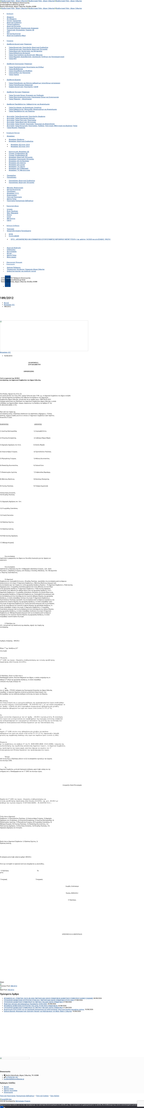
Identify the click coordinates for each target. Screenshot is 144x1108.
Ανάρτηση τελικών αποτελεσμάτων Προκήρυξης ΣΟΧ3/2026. (25, 1004)
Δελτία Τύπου (8, 1089)
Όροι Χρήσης (54, 1096)
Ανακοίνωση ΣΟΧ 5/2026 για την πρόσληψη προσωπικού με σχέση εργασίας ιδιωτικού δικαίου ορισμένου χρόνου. (44, 1009)
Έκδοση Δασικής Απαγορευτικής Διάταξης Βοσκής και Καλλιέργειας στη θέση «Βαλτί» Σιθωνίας (38, 1011)
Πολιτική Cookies (42, 1096)
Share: (2, 982)
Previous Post (5, 986)
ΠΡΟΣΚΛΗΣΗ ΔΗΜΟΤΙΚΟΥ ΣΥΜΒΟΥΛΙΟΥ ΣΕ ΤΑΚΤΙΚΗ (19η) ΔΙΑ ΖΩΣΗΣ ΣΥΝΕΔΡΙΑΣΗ (33, 1002)
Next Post (3, 990)
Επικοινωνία (8, 1092)
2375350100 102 (6, 3)
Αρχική (6, 303)
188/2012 (13, 986)
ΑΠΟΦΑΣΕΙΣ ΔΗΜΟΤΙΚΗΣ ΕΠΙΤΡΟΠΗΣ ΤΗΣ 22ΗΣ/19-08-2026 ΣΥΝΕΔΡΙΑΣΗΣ (31, 1006)
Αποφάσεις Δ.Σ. (9, 305)
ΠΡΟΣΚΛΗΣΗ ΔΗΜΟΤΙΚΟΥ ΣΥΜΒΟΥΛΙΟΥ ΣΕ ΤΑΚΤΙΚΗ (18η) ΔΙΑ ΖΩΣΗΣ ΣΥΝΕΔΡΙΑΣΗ (33, 1008)
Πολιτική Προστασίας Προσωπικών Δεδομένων (17, 1096)
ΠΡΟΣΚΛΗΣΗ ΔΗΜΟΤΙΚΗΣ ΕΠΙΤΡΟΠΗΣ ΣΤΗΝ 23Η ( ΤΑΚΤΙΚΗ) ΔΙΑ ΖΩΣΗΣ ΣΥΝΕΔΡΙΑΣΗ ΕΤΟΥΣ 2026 (39, 1000)
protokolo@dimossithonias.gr (10, 5)
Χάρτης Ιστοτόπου (10, 1090)
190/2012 (10, 990)
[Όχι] (4, 1107)
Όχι (2, 1107)
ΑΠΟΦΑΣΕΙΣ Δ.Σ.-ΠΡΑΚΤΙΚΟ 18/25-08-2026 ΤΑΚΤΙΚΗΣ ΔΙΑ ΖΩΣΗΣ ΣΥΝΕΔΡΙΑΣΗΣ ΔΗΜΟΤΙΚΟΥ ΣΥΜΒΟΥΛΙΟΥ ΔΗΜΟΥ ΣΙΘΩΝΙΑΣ (48, 998)
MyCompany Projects (23, 1101)
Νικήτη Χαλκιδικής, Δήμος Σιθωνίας (13, 6)
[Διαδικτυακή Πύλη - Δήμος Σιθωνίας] (13, 1)
